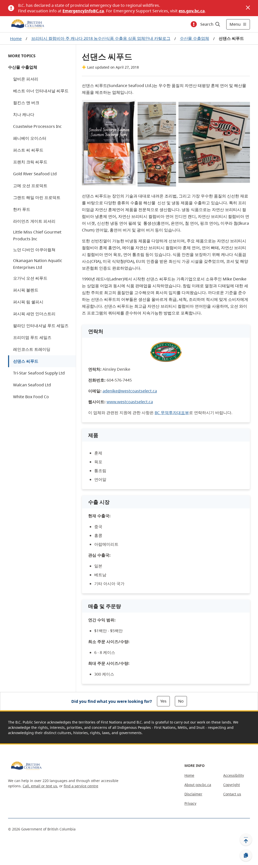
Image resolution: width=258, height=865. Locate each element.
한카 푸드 (21, 209)
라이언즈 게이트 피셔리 (34, 221)
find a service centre (81, 786)
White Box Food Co (31, 396)
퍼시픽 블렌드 (25, 290)
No (181, 701)
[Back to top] (246, 839)
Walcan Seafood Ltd (32, 385)
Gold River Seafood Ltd (35, 174)
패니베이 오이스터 (29, 138)
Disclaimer (193, 794)
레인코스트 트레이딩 (31, 349)
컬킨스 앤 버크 (26, 102)
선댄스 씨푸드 (25, 361)
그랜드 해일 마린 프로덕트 (36, 197)
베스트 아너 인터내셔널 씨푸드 (41, 91)
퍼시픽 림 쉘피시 (28, 302)
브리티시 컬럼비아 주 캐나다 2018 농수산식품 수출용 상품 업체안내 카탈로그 (100, 38)
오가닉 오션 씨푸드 (30, 278)
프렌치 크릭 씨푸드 (30, 162)
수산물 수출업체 (194, 38)
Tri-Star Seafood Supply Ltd (39, 373)
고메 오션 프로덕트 (30, 185)
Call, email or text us (40, 786)
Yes (163, 701)
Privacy (190, 803)
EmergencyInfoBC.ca (83, 11)
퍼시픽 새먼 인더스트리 (34, 313)
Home (16, 38)
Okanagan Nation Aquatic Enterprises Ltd (37, 264)
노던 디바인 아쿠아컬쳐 (34, 249)
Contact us (232, 794)
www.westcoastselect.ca (130, 402)
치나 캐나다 (23, 114)
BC (172, 412)
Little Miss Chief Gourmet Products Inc (37, 235)
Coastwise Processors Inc (37, 126)
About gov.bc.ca (197, 784)
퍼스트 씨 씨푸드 (28, 150)
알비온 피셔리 (25, 79)
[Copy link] (246, 855)
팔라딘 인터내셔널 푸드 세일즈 (41, 325)
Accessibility (233, 775)
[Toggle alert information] (194, 24)
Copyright (231, 784)
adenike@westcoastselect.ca (130, 391)
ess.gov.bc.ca (192, 11)
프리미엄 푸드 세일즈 (32, 337)
